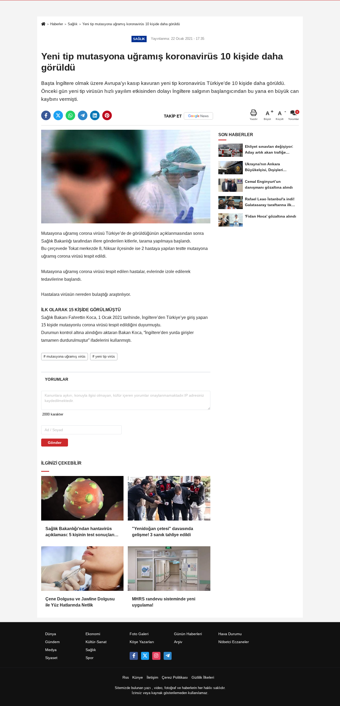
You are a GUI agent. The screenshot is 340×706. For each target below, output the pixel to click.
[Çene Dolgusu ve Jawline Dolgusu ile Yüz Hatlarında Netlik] (82, 568)
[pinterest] (107, 115)
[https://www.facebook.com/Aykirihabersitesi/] (134, 656)
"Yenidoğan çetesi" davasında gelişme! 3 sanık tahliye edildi (162, 531)
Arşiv (178, 642)
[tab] (56, 379)
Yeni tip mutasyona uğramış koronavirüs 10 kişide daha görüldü (131, 24)
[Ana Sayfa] (43, 25)
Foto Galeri (139, 634)
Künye (137, 677)
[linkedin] (95, 115)
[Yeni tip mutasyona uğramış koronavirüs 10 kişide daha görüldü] (125, 176)
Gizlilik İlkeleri (203, 677)
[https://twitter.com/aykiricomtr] (145, 656)
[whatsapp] (70, 115)
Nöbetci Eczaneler (233, 642)
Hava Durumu (230, 634)
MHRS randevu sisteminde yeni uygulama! (163, 602)
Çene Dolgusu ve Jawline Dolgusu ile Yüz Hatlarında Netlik (80, 602)
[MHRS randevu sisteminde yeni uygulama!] (169, 568)
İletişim (152, 677)
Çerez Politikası (175, 677)
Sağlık (73, 24)
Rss (125, 677)
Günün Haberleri (188, 634)
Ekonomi (93, 634)
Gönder (54, 442)
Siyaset (51, 658)
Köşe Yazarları (142, 642)
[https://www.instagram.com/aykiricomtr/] (156, 656)
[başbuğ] (168, 656)
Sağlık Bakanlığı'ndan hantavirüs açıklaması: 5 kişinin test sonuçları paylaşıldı (79, 532)
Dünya (50, 634)
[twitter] (58, 115)
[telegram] (82, 115)
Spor (90, 658)
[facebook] (46, 115)
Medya (51, 650)
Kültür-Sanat (96, 642)
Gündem (52, 642)
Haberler (56, 24)
